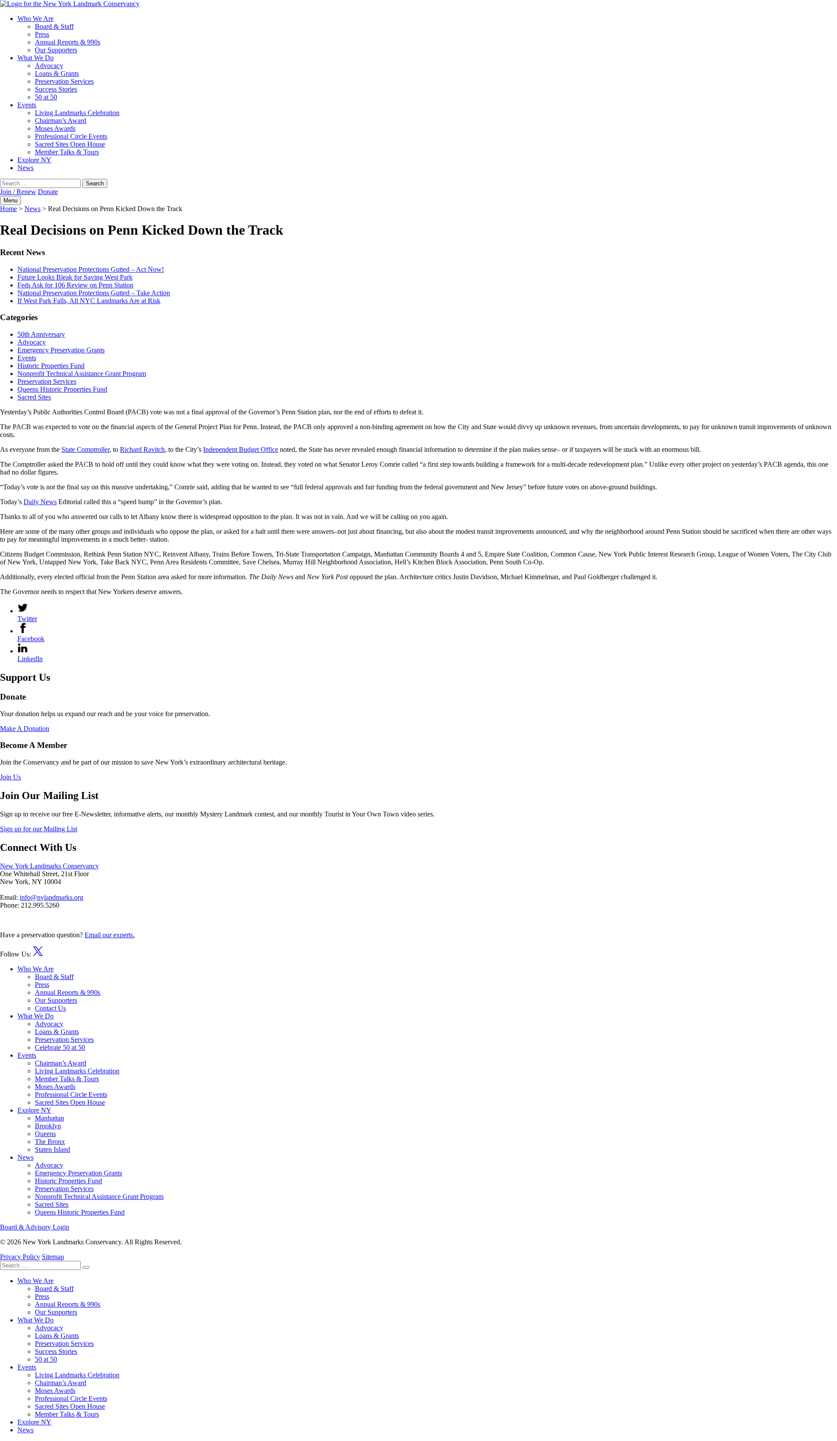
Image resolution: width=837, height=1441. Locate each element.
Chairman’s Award (60, 120)
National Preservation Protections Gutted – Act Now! (90, 269)
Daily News (40, 501)
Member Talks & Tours (67, 152)
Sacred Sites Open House (70, 144)
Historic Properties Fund (51, 365)
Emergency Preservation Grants (61, 350)
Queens (45, 1133)
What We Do (35, 57)
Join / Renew (18, 191)
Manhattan (49, 1118)
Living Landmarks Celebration (77, 112)
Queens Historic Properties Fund (62, 389)
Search (95, 183)
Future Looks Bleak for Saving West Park (75, 277)
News (25, 167)
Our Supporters (56, 50)
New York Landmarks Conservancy (49, 866)
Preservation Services (64, 81)
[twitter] (38, 954)
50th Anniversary (41, 334)
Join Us (10, 777)
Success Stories (56, 89)
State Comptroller (85, 449)
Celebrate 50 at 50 (60, 1047)
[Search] (85, 1267)
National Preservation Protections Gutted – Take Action (93, 293)
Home (8, 208)
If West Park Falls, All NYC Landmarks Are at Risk (88, 300)
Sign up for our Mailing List (38, 829)
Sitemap (53, 1256)
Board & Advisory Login (34, 1227)
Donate (48, 191)
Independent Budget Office (240, 449)
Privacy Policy (20, 1256)
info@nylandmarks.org (51, 897)
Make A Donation (24, 728)
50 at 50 (46, 97)
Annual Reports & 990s (67, 42)
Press (42, 34)
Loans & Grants (57, 73)
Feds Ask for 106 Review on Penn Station (75, 285)
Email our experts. (110, 935)
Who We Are (35, 18)
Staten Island (52, 1149)
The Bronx (50, 1141)
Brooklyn (48, 1126)
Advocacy (49, 65)
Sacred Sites (34, 397)
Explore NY (34, 160)
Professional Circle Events (71, 136)
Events (26, 105)
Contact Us (50, 1008)
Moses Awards (55, 128)
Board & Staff (54, 26)
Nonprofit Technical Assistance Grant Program (81, 373)
